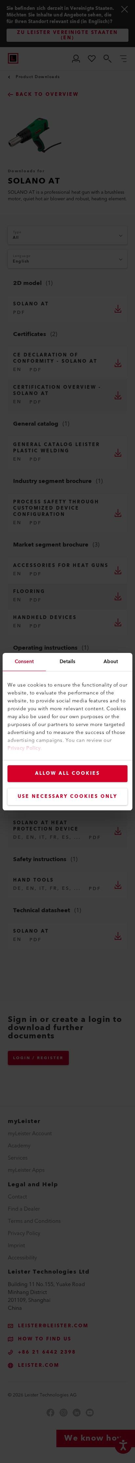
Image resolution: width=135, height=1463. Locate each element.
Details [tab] (68, 661)
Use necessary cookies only (67, 797)
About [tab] (111, 661)
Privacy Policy (24, 748)
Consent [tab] (24, 661)
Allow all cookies (67, 773)
